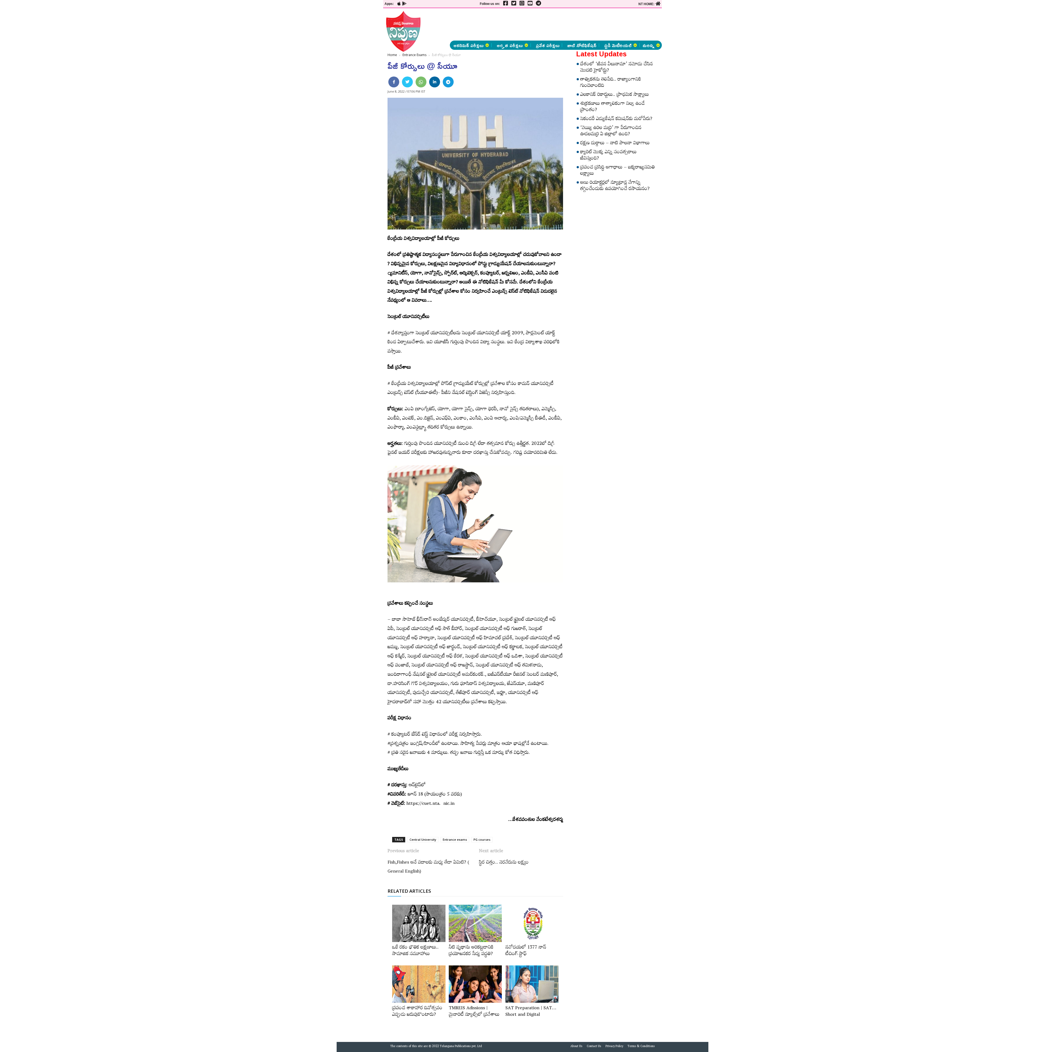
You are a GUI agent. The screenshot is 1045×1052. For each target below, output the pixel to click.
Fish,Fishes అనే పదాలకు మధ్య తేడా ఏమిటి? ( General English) (428, 867)
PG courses (482, 839)
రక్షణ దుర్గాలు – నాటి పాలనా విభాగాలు (615, 144)
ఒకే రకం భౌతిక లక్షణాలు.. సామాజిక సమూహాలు (415, 951)
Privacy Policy (614, 1047)
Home (392, 55)
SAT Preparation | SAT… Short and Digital (530, 1012)
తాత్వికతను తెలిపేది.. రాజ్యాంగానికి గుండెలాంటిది (610, 83)
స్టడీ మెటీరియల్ (618, 45)
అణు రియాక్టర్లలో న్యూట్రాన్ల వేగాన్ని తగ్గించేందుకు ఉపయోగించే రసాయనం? (615, 186)
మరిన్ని (648, 45)
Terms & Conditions (641, 1047)
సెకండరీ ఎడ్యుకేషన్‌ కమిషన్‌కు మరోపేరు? (616, 119)
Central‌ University (423, 839)
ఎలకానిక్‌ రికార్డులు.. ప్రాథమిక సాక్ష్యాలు (614, 95)
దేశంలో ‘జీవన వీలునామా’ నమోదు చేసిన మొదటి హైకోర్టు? (616, 68)
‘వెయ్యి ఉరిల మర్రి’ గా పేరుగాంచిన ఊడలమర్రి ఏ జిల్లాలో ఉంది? (610, 132)
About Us (576, 1047)
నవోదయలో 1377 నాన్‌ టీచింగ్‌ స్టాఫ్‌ (525, 951)
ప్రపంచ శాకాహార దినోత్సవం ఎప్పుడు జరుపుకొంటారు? (417, 1012)
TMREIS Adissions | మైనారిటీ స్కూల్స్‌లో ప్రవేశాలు (474, 1012)
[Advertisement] (349, 81)
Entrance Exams (414, 55)
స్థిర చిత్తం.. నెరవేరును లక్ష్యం (504, 863)
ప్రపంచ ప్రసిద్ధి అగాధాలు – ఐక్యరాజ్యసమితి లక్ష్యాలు (617, 171)
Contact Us (594, 1047)
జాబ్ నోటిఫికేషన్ (582, 45)
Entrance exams (455, 839)
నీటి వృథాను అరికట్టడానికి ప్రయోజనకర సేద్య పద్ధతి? (471, 951)
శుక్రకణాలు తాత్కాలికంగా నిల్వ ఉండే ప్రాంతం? (612, 107)
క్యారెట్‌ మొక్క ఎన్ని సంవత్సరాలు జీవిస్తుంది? (608, 156)
